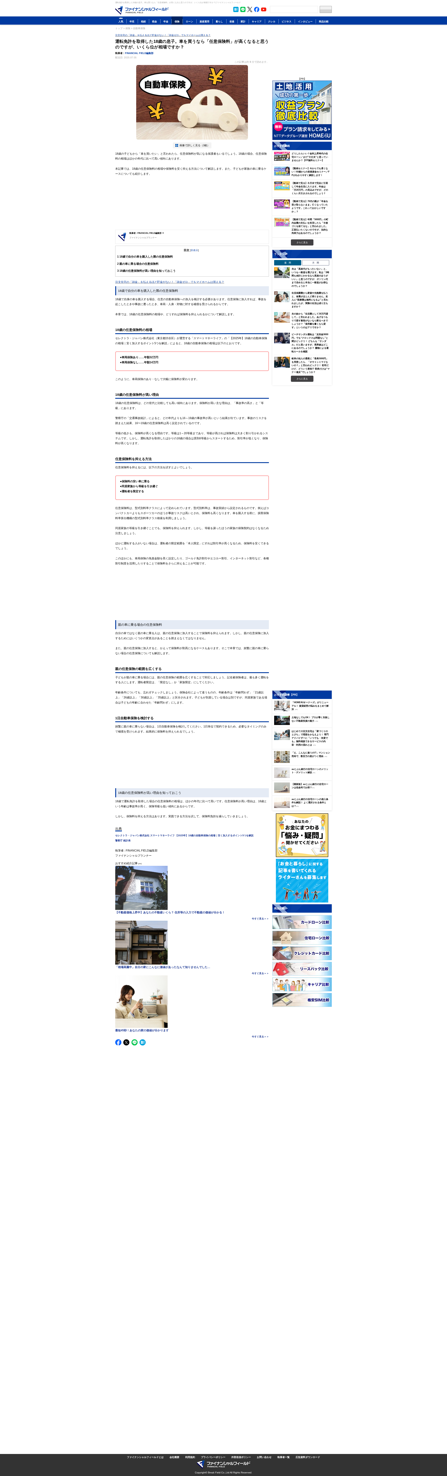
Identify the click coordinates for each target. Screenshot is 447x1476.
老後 (231, 21)
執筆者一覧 (283, 1457)
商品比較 (324, 21)
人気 (120, 21)
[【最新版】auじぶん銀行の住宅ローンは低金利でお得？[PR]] (303, 792)
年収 (132, 21)
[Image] (141, 10)
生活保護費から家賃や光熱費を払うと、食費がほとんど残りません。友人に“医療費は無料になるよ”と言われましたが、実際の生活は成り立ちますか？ (310, 300)
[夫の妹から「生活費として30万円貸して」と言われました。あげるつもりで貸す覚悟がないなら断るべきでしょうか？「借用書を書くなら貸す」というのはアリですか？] (282, 317)
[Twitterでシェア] (126, 1042)
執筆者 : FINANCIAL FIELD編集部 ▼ (146, 233)
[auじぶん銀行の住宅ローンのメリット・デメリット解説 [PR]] (303, 777)
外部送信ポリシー (241, 1457)
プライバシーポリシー (213, 1457)
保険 (177, 21)
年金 (165, 21)
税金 (154, 21)
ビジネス (286, 21)
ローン (189, 21)
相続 (143, 21)
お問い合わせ (264, 1457)
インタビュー (305, 21)
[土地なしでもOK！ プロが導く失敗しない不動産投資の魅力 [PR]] (303, 724)
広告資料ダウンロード (308, 1457)
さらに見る (302, 242)
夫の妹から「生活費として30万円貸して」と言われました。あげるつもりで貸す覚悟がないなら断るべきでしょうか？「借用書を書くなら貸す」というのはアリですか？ (310, 320)
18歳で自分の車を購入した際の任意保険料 (145, 256)
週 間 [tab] (287, 263)
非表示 (194, 250)
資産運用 (204, 21)
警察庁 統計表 (123, 840)
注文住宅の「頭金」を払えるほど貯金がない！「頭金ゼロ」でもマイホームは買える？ (163, 35)
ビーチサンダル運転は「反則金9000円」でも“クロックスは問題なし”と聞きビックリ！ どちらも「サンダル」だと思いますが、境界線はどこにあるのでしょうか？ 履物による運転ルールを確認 (310, 342)
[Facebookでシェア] (118, 1042)
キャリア (257, 21)
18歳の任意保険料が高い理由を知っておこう (146, 270)
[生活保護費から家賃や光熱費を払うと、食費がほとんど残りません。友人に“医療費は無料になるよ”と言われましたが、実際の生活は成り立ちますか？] (282, 296)
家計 (243, 21)
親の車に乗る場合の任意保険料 (138, 263)
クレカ (271, 21)
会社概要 (174, 1457)
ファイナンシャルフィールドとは (145, 1457)
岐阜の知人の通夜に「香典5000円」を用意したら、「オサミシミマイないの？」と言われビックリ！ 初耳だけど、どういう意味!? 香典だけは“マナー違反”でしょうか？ (311, 365)
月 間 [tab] (315, 263)
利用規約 (190, 1457)
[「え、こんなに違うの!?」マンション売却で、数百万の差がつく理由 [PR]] (303, 762)
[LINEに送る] (134, 1042)
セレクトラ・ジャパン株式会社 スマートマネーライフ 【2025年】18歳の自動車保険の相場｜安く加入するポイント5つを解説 (184, 835)
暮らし (219, 21)
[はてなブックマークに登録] (143, 1042)
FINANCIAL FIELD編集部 (139, 53)
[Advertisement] (192, 203)
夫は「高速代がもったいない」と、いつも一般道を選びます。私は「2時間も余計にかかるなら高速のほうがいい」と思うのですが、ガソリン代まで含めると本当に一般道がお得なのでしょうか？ (310, 277)
